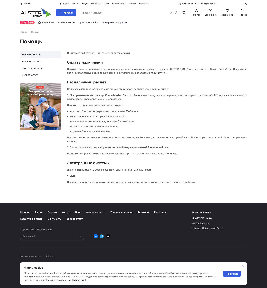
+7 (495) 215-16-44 (187, 3)
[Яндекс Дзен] (108, 236)
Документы (54, 218)
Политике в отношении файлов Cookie (66, 280)
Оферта (49, 256)
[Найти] (184, 12)
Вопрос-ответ (30, 75)
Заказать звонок (208, 4)
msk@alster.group (200, 223)
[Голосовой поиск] (177, 12)
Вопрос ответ (74, 218)
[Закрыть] (243, 266)
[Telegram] (102, 236)
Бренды (52, 212)
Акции (38, 212)
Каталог (25, 212)
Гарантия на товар (32, 68)
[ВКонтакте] (96, 236)
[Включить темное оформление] (246, 3)
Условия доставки (32, 61)
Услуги (66, 212)
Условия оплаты (31, 54)
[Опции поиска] (170, 12)
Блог (78, 212)
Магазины (160, 212)
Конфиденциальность (30, 256)
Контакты (143, 212)
